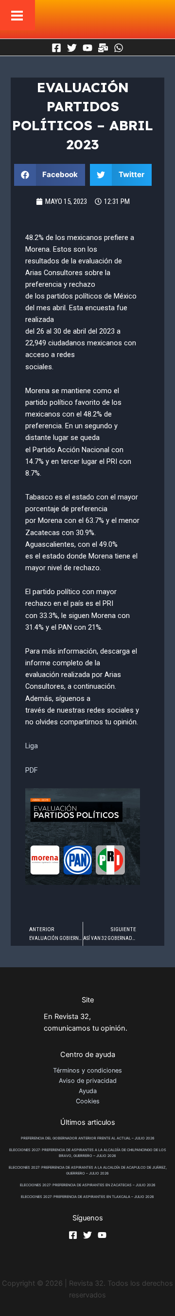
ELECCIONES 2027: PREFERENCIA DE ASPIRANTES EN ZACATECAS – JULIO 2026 (88, 1185)
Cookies (88, 1101)
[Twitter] (72, 48)
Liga (31, 745)
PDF (31, 770)
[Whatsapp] (118, 48)
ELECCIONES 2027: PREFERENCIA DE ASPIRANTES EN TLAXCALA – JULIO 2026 (87, 1197)
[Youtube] (87, 48)
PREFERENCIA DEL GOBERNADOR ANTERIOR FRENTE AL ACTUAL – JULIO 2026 (88, 1138)
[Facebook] (56, 48)
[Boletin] (103, 48)
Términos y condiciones (87, 1070)
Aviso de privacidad (88, 1080)
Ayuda (88, 1091)
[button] (50, 175)
